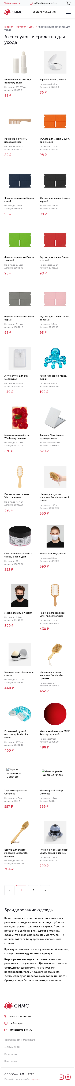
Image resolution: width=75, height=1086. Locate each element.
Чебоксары (10, 3)
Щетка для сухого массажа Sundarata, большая (16, 853)
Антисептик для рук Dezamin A (16, 377)
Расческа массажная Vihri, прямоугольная (52, 614)
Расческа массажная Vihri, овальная (16, 496)
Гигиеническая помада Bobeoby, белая (17, 81)
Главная (8, 26)
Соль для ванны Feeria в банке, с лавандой (18, 555)
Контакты (10, 1061)
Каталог (21, 26)
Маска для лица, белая (53, 553)
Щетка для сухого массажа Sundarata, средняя (51, 675)
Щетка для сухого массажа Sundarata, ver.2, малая (55, 497)
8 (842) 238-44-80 (44, 12)
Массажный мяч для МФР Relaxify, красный (55, 733)
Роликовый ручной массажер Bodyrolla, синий (16, 734)
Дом (31, 26)
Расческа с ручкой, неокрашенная (15, 140)
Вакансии (10, 1054)
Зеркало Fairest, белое (53, 79)
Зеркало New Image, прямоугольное (52, 437)
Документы (12, 1047)
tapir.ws (35, 1079)
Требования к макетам (19, 1039)
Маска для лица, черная (18, 612)
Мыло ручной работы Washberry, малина (16, 437)
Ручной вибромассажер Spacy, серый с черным (54, 851)
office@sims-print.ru (45, 3)
